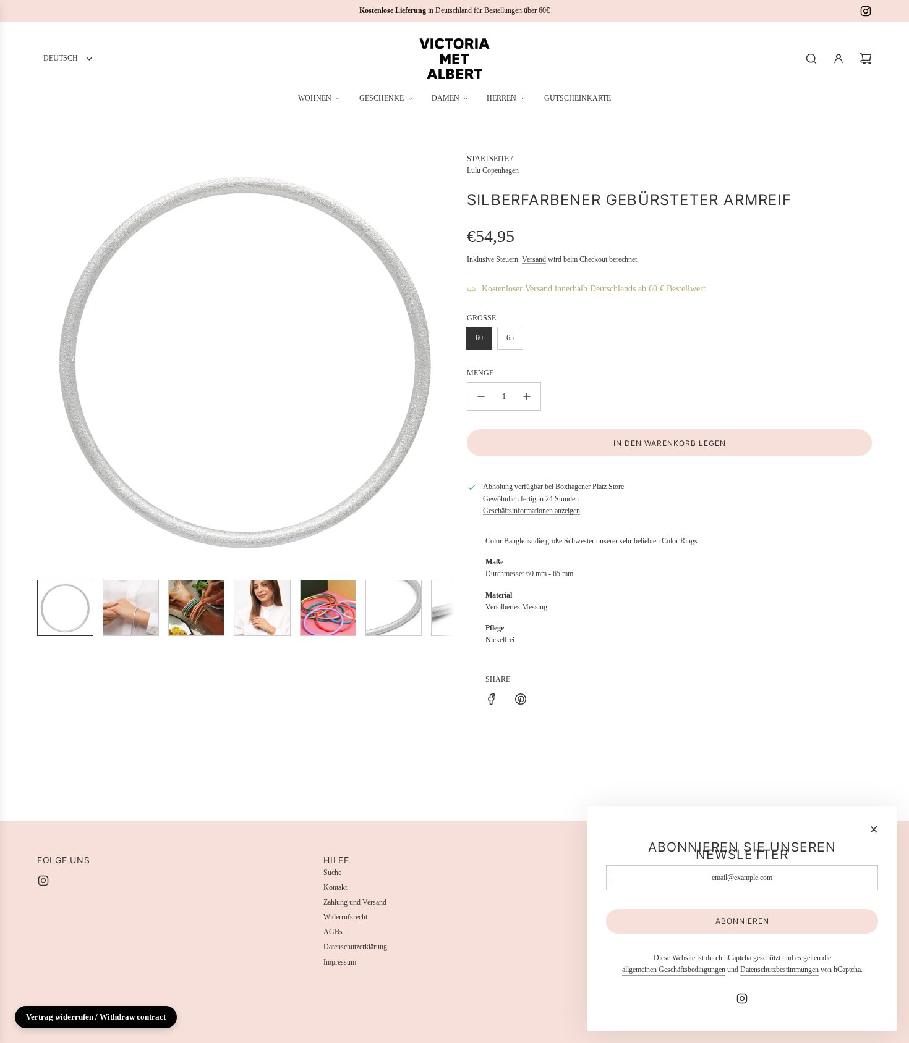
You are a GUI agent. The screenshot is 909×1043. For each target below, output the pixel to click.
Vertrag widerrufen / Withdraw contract (96, 1016)
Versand (534, 259)
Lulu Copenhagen (493, 170)
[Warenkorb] (865, 58)
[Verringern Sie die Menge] (481, 396)
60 (479, 337)
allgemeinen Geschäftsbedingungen (673, 969)
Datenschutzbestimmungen (779, 969)
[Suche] (811, 58)
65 (510, 337)
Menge (480, 373)
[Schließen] (873, 829)
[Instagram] (865, 11)
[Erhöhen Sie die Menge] (526, 396)
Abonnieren (742, 921)
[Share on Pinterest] (520, 700)
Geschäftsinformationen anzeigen (531, 510)
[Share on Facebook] (491, 700)
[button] (47, 362)
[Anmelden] (838, 58)
